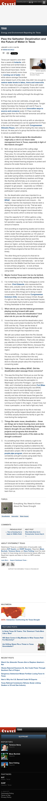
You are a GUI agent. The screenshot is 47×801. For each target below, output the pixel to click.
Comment (4, 53)
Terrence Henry (14, 551)
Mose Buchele (8, 50)
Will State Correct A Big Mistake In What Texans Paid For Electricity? (22, 639)
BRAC (7, 200)
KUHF (3, 783)
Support (23, 737)
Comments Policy (7, 793)
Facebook (8, 564)
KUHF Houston (25, 549)
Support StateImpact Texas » (18, 560)
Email (8, 53)
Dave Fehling (29, 551)
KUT (2, 777)
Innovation (15, 516)
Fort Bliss (41, 385)
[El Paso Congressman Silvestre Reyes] (38, 63)
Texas (4, 28)
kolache (17, 62)
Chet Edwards (18, 284)
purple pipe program (13, 453)
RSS (12, 564)
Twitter (3, 564)
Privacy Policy (6, 797)
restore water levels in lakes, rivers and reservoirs (22, 82)
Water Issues (24, 516)
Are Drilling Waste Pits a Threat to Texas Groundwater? (18, 645)
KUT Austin (11, 549)
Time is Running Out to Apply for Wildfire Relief (14, 533)
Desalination (6, 516)
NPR (31, 2)
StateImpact (8, 2)
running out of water (12, 75)
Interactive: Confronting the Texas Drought (20, 620)
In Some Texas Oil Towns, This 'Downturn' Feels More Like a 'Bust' (23, 632)
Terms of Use (5, 795)
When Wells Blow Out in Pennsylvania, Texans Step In (34, 534)
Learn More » (5, 560)
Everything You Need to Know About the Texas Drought (27, 504)
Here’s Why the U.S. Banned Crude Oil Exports (19, 679)
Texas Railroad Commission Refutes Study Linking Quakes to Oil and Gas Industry (21, 684)
